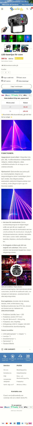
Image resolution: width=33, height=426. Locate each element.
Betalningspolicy (22, 370)
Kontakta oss (7, 373)
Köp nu (16, 91)
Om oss (6, 370)
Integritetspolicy (21, 373)
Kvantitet (3, 69)
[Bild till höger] (31, 49)
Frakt (2, 61)
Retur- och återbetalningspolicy (23, 377)
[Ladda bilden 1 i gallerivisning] (8, 48)
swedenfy (20, 410)
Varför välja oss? (9, 384)
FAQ (5, 376)
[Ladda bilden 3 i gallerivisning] (25, 48)
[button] (16, 349)
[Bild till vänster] (2, 49)
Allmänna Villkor (21, 384)
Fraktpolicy (20, 381)
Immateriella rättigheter (7, 380)
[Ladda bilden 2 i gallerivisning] (16, 48)
